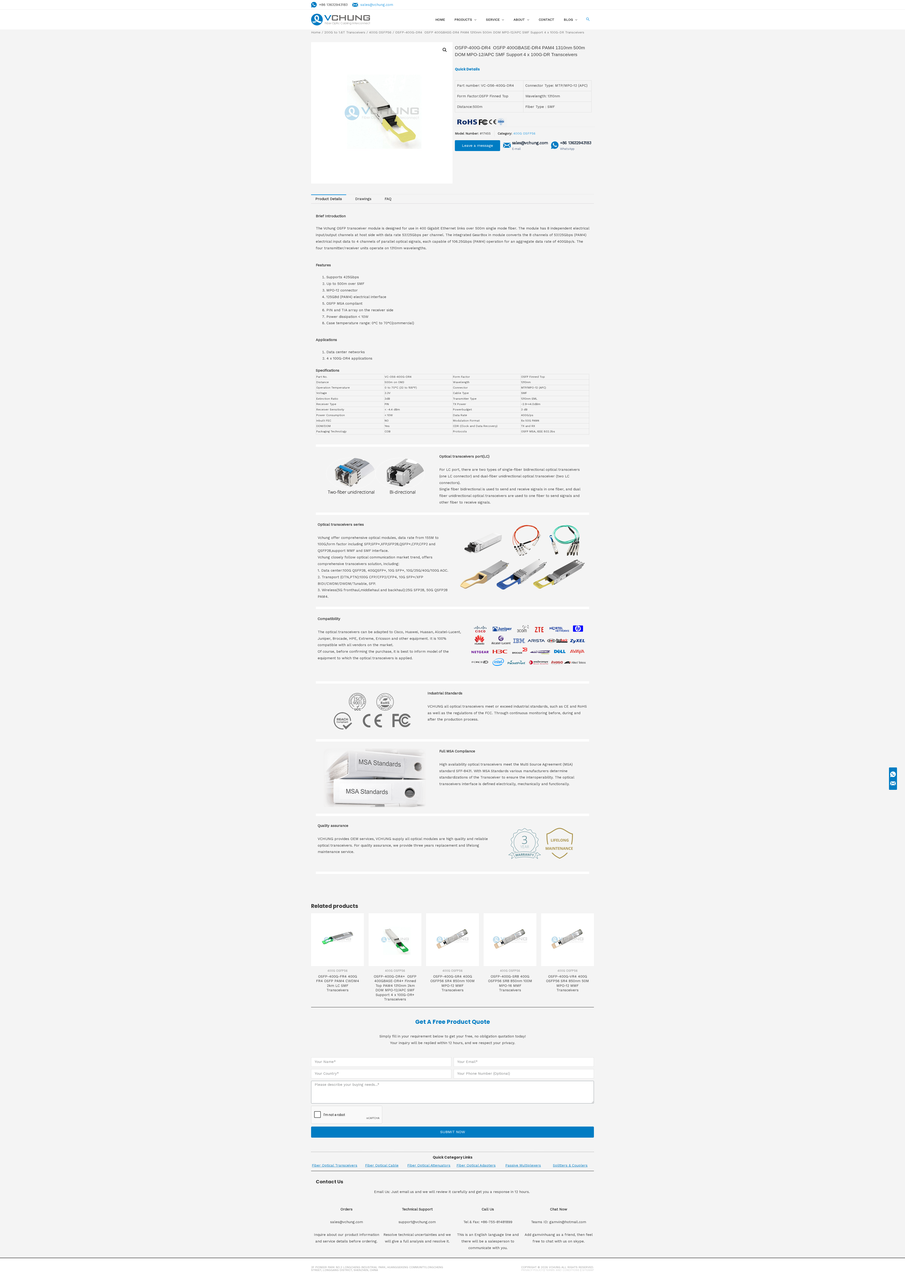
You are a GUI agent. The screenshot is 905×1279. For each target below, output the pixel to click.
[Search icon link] (588, 19)
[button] (477, 145)
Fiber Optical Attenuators (428, 1165)
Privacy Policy (532, 1270)
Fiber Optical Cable (382, 1165)
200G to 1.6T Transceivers (344, 32)
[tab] (328, 199)
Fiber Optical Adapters (476, 1165)
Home (316, 32)
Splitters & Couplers (570, 1165)
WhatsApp (567, 149)
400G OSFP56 (380, 32)
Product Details (328, 199)
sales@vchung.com (376, 5)
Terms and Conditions (562, 1270)
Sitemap (588, 1270)
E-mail (516, 149)
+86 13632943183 (575, 143)
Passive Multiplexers (523, 1165)
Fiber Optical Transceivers (334, 1165)
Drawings (363, 199)
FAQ (388, 199)
